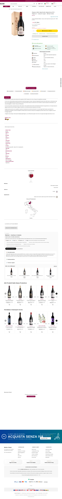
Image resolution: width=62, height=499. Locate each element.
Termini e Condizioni (35, 454)
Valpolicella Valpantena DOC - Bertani (52, 300)
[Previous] (5, 294)
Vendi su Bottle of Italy (49, 455)
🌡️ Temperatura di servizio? (51, 91)
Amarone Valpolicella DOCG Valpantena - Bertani (20, 300)
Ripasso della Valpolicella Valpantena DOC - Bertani (42, 300)
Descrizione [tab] (7, 97)
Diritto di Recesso (34, 455)
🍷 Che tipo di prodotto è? (18, 91)
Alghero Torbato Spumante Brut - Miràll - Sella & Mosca (20, 327)
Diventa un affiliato (48, 452)
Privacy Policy (34, 457)
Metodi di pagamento (21, 452)
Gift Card (19, 457)
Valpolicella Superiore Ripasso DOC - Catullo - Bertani (31, 300)
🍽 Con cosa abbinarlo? (10, 91)
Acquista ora (45, 36)
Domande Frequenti (35, 452)
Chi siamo (19, 449)
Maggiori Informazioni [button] (11, 227)
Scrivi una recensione (31, 396)
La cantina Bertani (20, 248)
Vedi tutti (55, 266)
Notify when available (60, 82)
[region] (18, 23)
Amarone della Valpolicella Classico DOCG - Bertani (9, 300)
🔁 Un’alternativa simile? (35, 91)
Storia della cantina (11, 252)
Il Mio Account (34, 449)
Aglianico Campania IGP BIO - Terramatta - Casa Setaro (52, 327)
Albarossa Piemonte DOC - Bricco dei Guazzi (9, 327)
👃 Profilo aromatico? (43, 91)
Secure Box (19, 455)
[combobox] (21, 4)
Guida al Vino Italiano (48, 449)
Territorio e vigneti (11, 262)
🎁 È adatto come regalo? (26, 91)
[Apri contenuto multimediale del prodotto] (18, 23)
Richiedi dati (47, 457)
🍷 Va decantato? (26, 93)
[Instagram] (31, 485)
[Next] (56, 294)
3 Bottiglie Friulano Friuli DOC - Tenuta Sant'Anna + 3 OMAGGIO (41, 327)
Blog (18, 454)
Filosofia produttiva (11, 259)
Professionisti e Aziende (49, 454)
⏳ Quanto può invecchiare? (34, 93)
